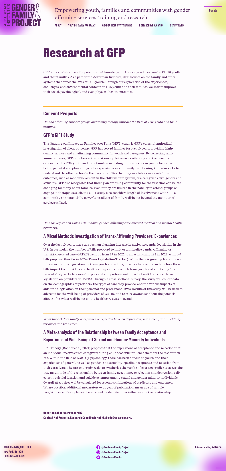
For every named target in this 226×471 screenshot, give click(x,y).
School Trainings (113, 32)
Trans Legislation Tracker (108, 259)
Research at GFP (150, 32)
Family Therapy (78, 32)
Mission (60, 32)
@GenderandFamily (111, 457)
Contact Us (177, 32)
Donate (213, 10)
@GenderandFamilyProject (115, 447)
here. (218, 447)
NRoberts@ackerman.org (116, 417)
